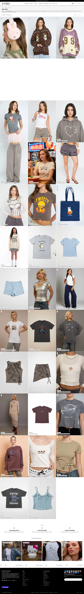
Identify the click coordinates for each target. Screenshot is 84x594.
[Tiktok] (8, 580)
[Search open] (77, 3)
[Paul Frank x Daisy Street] (12, 551)
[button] (8, 15)
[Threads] (11, 580)
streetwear (12, 574)
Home (2, 7)
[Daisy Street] (72, 551)
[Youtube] (6, 580)
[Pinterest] (13, 580)
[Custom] (15, 580)
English (78, 592)
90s (10, 574)
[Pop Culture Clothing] (52, 551)
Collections (5, 7)
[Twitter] (9, 580)
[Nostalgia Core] (32, 551)
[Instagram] (4, 580)
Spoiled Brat (5, 592)
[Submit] (81, 579)
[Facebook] (2, 580)
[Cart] (81, 3)
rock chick (16, 574)
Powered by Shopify (9, 592)
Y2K (7, 574)
